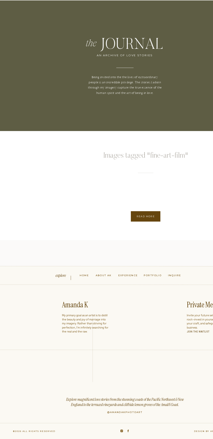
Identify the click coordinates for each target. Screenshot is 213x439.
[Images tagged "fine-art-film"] (41, 185)
